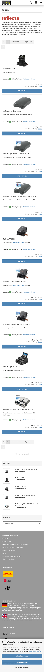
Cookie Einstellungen (9, 559)
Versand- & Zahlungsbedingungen (13, 547)
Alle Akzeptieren (22, 656)
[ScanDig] (5, 2)
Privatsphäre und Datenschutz (12, 556)
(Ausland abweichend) (29, 79)
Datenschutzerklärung (34, 651)
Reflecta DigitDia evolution (12, 367)
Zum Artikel (22, 91)
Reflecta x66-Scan (9, 68)
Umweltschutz (7, 541)
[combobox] (16, 42)
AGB (4, 553)
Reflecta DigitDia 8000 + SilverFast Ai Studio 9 (18, 409)
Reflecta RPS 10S (9, 239)
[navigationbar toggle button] (41, 2)
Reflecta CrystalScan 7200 (12, 111)
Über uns (5, 538)
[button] (4, 42)
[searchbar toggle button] (30, 2)
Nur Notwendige (22, 662)
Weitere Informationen (22, 668)
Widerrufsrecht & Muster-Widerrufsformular (15, 544)
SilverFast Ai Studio (18, 242)
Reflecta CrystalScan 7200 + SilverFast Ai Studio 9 (19, 196)
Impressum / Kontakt (9, 550)
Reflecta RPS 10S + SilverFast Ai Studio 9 (16, 324)
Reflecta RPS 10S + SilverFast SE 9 (14, 281)
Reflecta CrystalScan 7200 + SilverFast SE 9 (17, 154)
